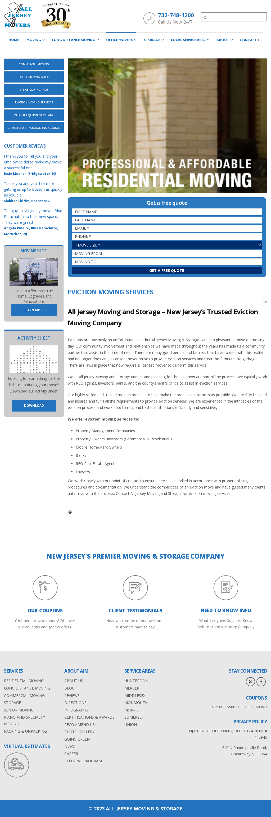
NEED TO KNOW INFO (226, 610)
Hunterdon (136, 680)
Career (71, 753)
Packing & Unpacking (25, 731)
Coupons (256, 698)
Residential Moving (24, 680)
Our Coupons (45, 610)
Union (130, 724)
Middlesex (134, 695)
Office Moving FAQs (33, 90)
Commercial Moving (34, 64)
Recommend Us (79, 724)
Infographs (76, 710)
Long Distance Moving (73, 39)
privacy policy (250, 722)
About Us (73, 680)
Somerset (134, 717)
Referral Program (83, 760)
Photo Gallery (79, 731)
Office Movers (119, 39)
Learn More (34, 310)
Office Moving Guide (34, 77)
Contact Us (251, 40)
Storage (152, 39)
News (69, 746)
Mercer (131, 688)
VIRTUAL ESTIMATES (27, 746)
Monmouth (136, 702)
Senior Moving (19, 710)
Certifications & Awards (89, 717)
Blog (69, 688)
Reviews (72, 695)
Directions (75, 702)
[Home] (18, 14)
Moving (33, 39)
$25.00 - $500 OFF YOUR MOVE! (239, 706)
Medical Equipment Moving (34, 115)
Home (13, 39)
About (222, 39)
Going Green (77, 739)
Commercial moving (24, 695)
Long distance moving (27, 688)
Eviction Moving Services (34, 102)
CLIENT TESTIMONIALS (135, 610)
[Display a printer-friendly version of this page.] (265, 301)
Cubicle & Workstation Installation (34, 128)
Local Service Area (188, 39)
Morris (131, 710)
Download (34, 405)
